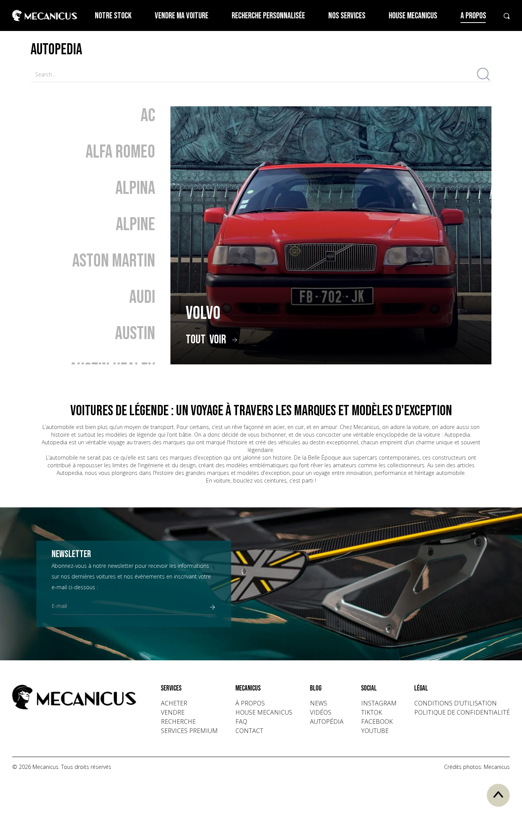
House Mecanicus (413, 16)
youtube (375, 730)
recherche (178, 721)
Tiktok (371, 712)
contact (249, 730)
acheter (174, 703)
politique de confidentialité (462, 712)
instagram (379, 703)
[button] (189, 688)
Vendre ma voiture (181, 16)
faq (241, 721)
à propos (250, 703)
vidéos (320, 712)
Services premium (189, 730)
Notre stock (113, 16)
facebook (377, 721)
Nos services (346, 16)
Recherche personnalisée (268, 16)
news (318, 703)
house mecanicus (263, 712)
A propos (473, 16)
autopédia (327, 721)
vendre (173, 712)
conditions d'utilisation (455, 703)
